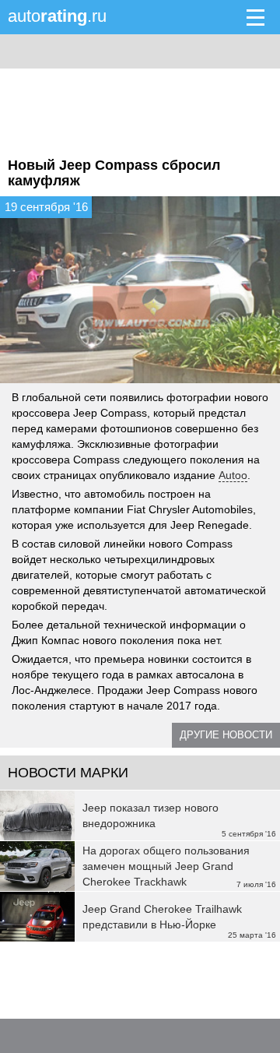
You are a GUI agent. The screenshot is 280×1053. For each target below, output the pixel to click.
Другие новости (226, 735)
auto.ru (57, 16)
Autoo (233, 475)
